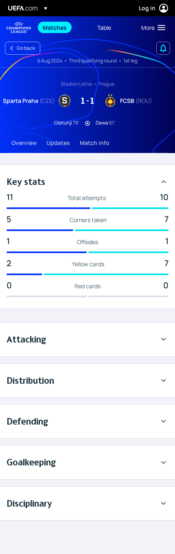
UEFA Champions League (19, 27)
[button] (151, 27)
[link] (54, 27)
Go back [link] (26, 47)
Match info (94, 143)
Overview (24, 143)
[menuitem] (63, 27)
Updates (58, 143)
